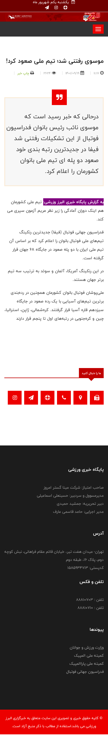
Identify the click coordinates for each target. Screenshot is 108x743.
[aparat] (64, 7)
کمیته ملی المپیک (89, 655)
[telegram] (47, 7)
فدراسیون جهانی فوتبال (85, 671)
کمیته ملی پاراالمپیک (86, 663)
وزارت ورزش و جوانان (87, 647)
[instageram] (55, 7)
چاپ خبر (23, 73)
